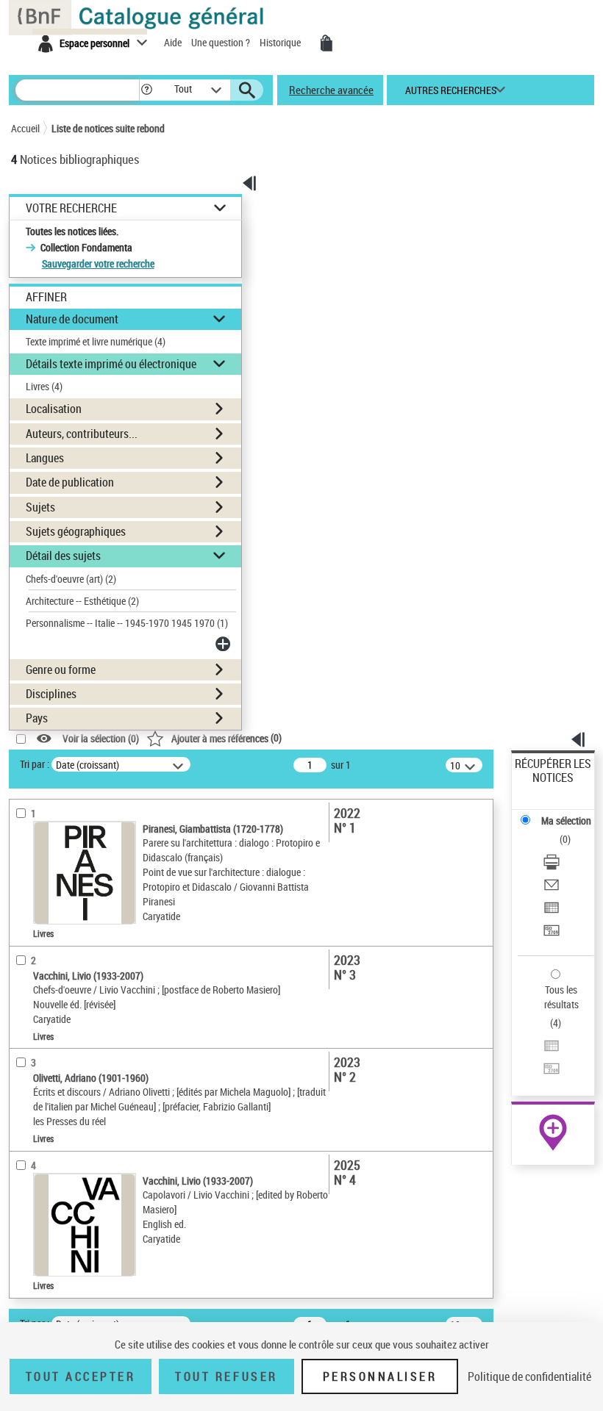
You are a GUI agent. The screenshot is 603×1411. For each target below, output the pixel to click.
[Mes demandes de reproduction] (326, 43)
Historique (281, 42)
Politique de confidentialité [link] (529, 1376)
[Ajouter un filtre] (224, 644)
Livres (44, 386)
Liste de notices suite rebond (108, 128)
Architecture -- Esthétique (82, 601)
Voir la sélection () (101, 739)
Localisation (54, 409)
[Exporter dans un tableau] (551, 909)
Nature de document (72, 319)
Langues (45, 458)
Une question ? (221, 42)
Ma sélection (566, 820)
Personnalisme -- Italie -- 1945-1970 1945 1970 (127, 623)
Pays (37, 718)
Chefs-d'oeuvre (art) (71, 579)
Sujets (40, 507)
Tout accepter (81, 1376)
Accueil (25, 128)
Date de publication (70, 482)
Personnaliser (380, 1376)
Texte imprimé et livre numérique (95, 341)
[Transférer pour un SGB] (551, 932)
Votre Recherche (71, 208)
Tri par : (34, 764)
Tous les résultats (561, 997)
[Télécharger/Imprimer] (551, 863)
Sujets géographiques (76, 531)
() (226, 737)
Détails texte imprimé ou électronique (111, 364)
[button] (147, 90)
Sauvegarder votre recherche (98, 263)
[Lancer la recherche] (247, 90)
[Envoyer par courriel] (551, 886)
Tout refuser (226, 1376)
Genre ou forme (61, 669)
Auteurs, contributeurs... (82, 434)
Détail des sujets (63, 555)
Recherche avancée (331, 89)
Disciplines (51, 694)
